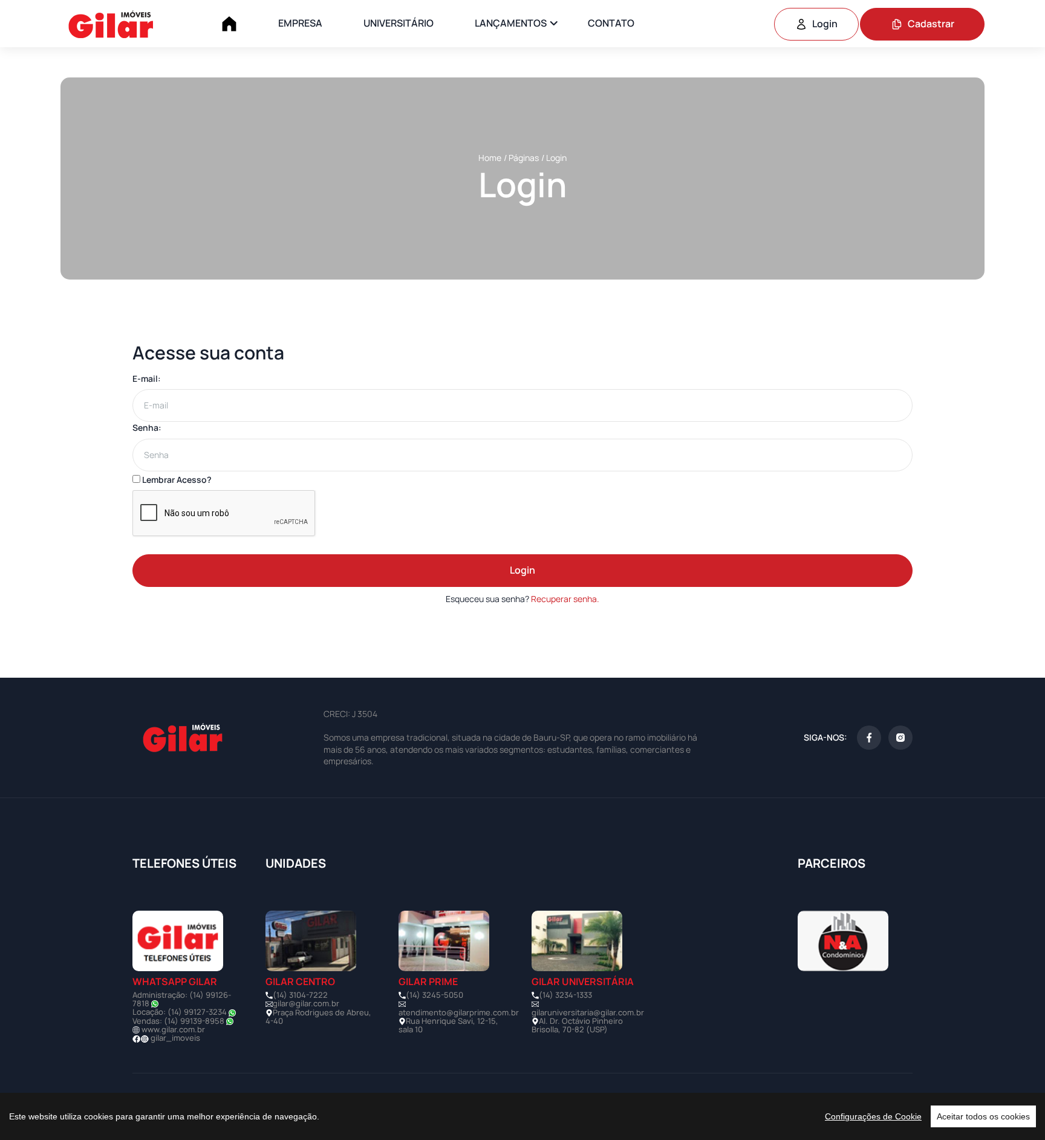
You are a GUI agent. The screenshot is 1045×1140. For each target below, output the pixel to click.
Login (825, 23)
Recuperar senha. (565, 598)
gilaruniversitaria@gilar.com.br (588, 1012)
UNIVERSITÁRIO (398, 23)
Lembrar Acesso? (176, 479)
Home (489, 157)
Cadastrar (931, 23)
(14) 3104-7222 (300, 995)
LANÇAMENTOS (511, 23)
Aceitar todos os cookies (983, 1116)
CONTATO (611, 23)
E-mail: (146, 378)
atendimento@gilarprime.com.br (459, 1012)
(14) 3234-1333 (565, 995)
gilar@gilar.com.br (306, 1003)
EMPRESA (300, 23)
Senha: (146, 427)
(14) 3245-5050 (434, 995)
